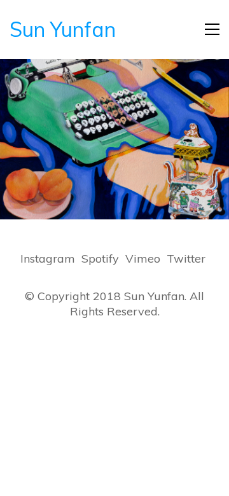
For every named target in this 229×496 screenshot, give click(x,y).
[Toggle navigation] (212, 29)
